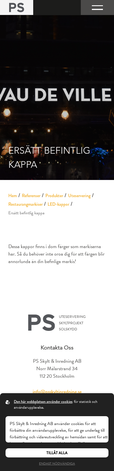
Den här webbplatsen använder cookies (43, 401)
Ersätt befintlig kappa (26, 213)
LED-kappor (58, 204)
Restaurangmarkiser (25, 204)
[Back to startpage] (16, 7)
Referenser (31, 195)
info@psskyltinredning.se (57, 391)
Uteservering (79, 195)
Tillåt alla (57, 452)
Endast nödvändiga (57, 463)
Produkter (54, 195)
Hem (12, 195)
